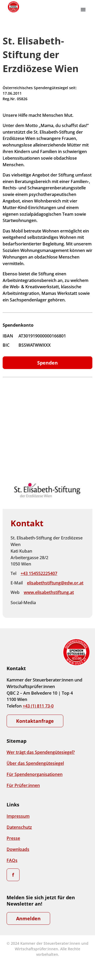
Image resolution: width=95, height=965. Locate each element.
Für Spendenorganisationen (35, 774)
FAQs (12, 860)
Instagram (55, 603)
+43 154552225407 (39, 573)
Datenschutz (19, 827)
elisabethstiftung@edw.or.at (55, 583)
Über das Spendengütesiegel (35, 763)
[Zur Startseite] (13, 7)
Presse (13, 838)
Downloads (18, 849)
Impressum (18, 816)
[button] (83, 9)
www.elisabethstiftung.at (49, 592)
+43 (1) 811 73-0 (38, 706)
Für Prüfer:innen (23, 785)
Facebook (44, 603)
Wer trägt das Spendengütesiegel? (41, 752)
